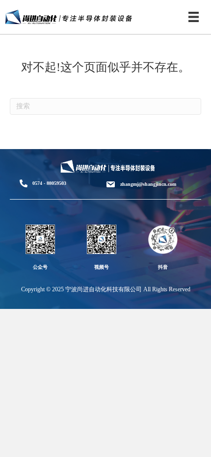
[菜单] (194, 17)
